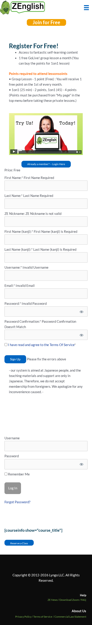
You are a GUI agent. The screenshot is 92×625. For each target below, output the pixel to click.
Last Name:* (13, 196)
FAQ (83, 599)
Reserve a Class (19, 543)
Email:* (9, 285)
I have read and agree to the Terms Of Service (41, 345)
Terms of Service (42, 616)
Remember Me (18, 474)
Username (12, 438)
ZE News (53, 599)
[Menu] (86, 7)
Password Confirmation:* (22, 321)
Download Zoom (70, 599)
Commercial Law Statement (70, 616)
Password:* (12, 303)
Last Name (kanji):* (18, 249)
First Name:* (13, 178)
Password (11, 456)
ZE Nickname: (14, 214)
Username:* (13, 267)
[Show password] (81, 311)
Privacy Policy (23, 616)
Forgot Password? (17, 502)
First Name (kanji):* (19, 231)
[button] (46, 22)
